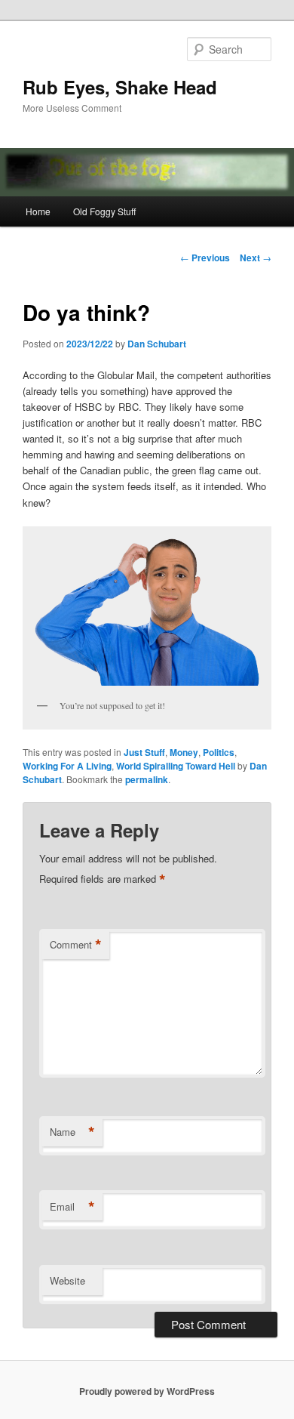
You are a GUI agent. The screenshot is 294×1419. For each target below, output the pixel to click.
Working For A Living (67, 766)
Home (38, 211)
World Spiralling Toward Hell (175, 766)
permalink (146, 779)
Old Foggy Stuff (104, 211)
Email (72, 1207)
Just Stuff (144, 752)
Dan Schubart (156, 343)
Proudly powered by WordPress (147, 1391)
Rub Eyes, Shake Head (120, 87)
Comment (76, 945)
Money (184, 752)
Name (72, 1132)
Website (67, 1280)
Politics (218, 752)
